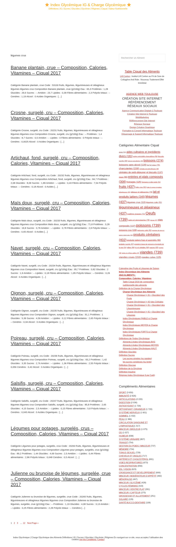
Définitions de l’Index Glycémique (134, 338)
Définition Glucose (127, 365)
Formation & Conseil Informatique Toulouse (142, 131)
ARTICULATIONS (127, 399)
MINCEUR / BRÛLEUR (129, 429)
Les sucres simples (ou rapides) (137, 358)
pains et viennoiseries (139, 220)
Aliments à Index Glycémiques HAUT (140, 348)
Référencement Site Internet (142, 121)
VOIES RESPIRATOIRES (131, 463)
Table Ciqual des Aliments (142, 71)
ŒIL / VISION (125, 469)
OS (120, 432)
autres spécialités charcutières (145, 156)
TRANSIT (123, 443)
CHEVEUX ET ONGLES (130, 456)
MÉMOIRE (124, 449)
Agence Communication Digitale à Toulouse (142, 111)
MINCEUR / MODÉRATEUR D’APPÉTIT (137, 476)
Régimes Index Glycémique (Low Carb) (137, 375)
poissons (148, 225)
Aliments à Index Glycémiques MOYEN (141, 345)
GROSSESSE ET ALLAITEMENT (134, 496)
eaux (123, 177)
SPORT (122, 392)
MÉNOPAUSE (125, 479)
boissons (153, 160)
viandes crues (130, 257)
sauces (153, 247)
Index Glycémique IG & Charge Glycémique (88, 5)
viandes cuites (151, 257)
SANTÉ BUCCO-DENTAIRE (132, 503)
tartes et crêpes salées (130, 253)
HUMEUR (123, 436)
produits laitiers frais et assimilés (144, 240)
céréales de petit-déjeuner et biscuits (141, 172)
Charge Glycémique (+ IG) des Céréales (145, 302)
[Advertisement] (88, 32)
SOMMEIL (123, 416)
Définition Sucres (127, 355)
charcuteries (129, 168)
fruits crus (140, 187)
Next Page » (33, 523)
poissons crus (128, 230)
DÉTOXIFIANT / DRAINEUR (132, 409)
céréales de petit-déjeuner (149, 169)
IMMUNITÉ (124, 396)
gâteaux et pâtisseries (141, 192)
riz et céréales (142, 247)
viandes (151, 252)
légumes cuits (154, 202)
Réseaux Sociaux (142, 124)
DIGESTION (124, 402)
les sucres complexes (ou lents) (137, 362)
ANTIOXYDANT (126, 406)
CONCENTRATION (128, 466)
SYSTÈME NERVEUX (129, 412)
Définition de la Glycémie (130, 368)
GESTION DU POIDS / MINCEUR (134, 446)
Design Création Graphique (142, 127)
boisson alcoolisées (135, 161)
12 (25, 523)
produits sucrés (126, 244)
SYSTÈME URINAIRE (129, 439)
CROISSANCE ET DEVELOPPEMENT (137, 473)
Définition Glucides (127, 352)
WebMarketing (142, 117)
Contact (100, 539)
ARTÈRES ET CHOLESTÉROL (133, 459)
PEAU (122, 419)
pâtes (131, 247)
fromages (134, 182)
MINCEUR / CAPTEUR (129, 493)
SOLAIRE (123, 499)
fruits (127, 186)
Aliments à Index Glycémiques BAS (139, 342)
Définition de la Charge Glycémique (135, 288)
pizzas (153, 220)
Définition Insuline (127, 372)
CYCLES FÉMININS (128, 486)
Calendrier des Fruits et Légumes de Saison (139, 268)
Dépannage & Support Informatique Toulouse (142, 134)
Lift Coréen (125, 76)
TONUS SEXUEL (127, 453)
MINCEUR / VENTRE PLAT (132, 489)
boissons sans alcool (132, 165)
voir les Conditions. (88, 539)
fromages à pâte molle (151, 182)
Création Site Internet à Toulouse (142, 114)
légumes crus (136, 202)
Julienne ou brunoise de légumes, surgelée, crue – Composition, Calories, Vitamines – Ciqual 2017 (61, 479)
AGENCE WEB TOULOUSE (142, 94)
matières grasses (136, 214)
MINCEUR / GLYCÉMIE (130, 483)
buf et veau (153, 165)
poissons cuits (144, 230)
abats (122, 152)
